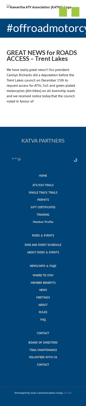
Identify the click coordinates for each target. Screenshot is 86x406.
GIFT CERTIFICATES (43, 207)
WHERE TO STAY (43, 275)
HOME (43, 175)
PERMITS (43, 200)
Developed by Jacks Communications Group (39, 392)
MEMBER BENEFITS (43, 283)
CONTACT (43, 333)
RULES (43, 312)
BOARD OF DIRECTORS (43, 342)
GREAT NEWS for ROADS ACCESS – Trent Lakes (42, 55)
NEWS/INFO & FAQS (43, 266)
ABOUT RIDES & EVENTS (43, 252)
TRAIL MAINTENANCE (43, 350)
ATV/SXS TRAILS (43, 185)
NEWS (43, 290)
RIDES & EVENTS (43, 235)
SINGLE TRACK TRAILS (43, 192)
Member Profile (43, 222)
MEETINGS (43, 297)
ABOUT (43, 305)
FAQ (43, 319)
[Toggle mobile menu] (75, 12)
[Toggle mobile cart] (63, 12)
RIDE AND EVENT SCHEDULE (43, 245)
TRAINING (43, 214)
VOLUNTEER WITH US (43, 357)
